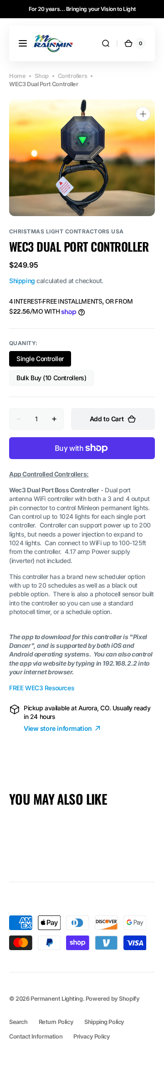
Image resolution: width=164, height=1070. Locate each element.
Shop (41, 75)
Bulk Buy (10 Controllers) (51, 380)
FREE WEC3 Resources (41, 688)
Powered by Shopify (113, 998)
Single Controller (43, 361)
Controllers (72, 75)
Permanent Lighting (57, 998)
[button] (23, 43)
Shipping (22, 280)
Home (17, 75)
